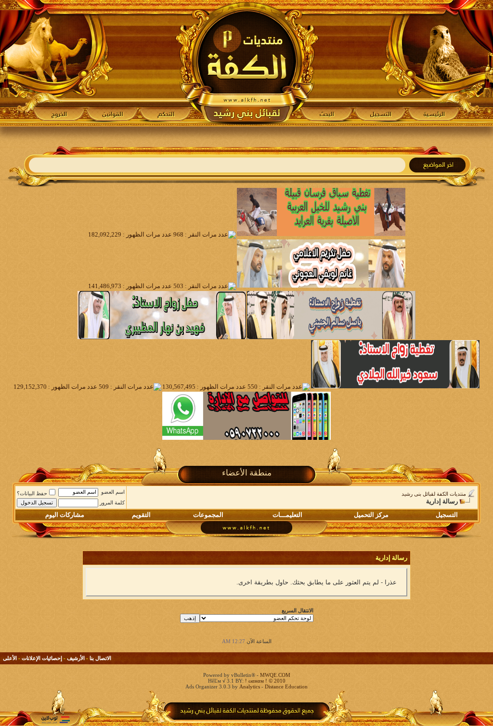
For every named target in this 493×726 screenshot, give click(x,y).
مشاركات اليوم (64, 514)
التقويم (141, 514)
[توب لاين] (55, 719)
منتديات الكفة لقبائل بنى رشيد (434, 494)
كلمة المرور (112, 502)
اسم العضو (113, 492)
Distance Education (286, 686)
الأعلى (10, 658)
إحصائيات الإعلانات (42, 658)
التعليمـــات (287, 514)
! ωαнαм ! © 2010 (264, 681)
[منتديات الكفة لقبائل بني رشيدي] (247, 63)
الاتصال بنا (100, 658)
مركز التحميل (371, 514)
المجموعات (208, 514)
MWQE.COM (275, 675)
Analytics (249, 686)
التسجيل (447, 514)
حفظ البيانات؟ (32, 493)
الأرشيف (76, 658)
